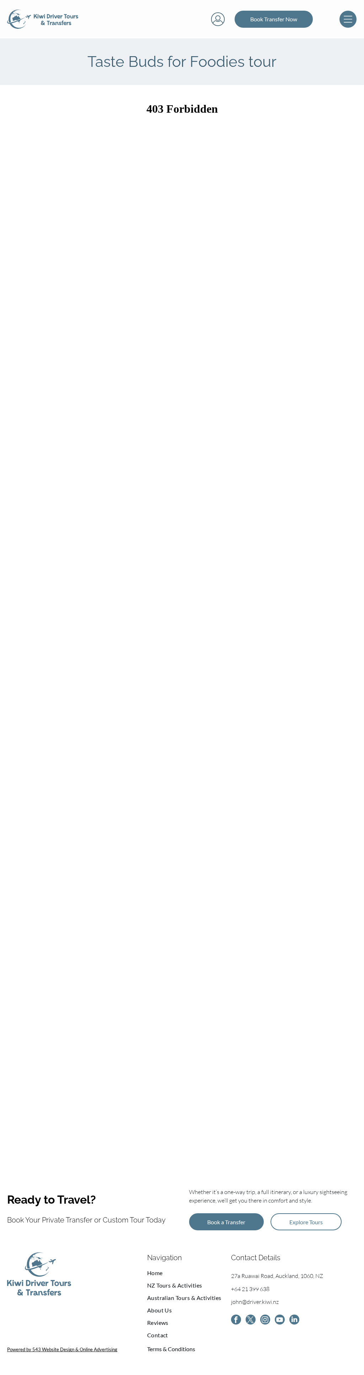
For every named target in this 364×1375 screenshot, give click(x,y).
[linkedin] (294, 1320)
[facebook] (236, 1320)
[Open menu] (348, 19)
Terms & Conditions (171, 1348)
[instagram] (265, 1320)
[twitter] (251, 1320)
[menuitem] (189, 1273)
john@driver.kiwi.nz (255, 1301)
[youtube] (280, 1320)
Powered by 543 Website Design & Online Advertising (62, 1349)
